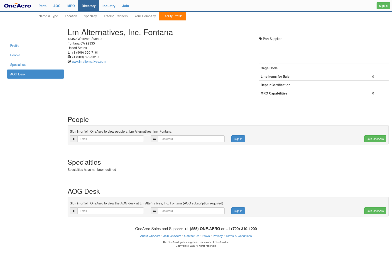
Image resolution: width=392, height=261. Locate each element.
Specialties (18, 64)
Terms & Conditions (239, 236)
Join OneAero (375, 139)
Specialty (90, 16)
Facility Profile (173, 16)
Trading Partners (116, 16)
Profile (14, 45)
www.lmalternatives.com (89, 61)
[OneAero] (17, 5)
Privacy (218, 236)
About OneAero (150, 236)
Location (71, 16)
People (15, 55)
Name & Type (48, 16)
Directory (89, 5)
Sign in (238, 139)
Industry (109, 5)
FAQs (206, 236)
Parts (43, 5)
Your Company (145, 16)
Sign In (383, 5)
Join (125, 5)
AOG (57, 5)
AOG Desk (17, 74)
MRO (71, 5)
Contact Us (191, 236)
